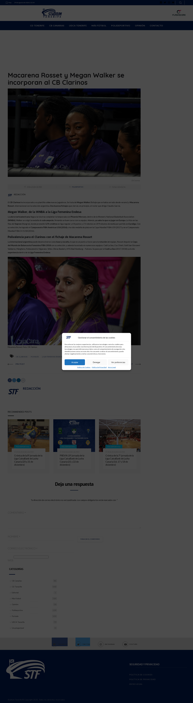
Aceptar (74, 362)
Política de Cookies (83, 367)
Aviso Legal (112, 367)
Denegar (96, 362)
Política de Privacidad (99, 367)
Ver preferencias (118, 362)
